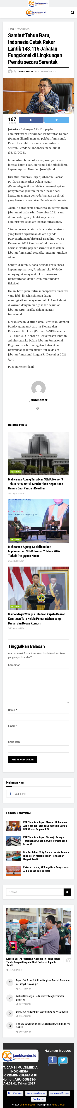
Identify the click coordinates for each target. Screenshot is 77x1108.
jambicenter (25, 71)
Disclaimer (38, 1099)
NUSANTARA (23, 29)
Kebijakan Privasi (59, 1093)
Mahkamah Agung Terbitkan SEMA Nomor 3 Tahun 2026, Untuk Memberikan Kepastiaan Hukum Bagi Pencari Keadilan (35, 483)
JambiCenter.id (27, 1105)
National (15, 472)
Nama (12, 710)
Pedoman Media (36, 1093)
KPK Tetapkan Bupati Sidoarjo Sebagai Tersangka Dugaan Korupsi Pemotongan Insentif (45, 841)
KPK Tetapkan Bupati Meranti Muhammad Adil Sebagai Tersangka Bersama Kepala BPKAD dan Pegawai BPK (45, 826)
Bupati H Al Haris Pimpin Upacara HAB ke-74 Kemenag (42, 1011)
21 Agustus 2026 (17, 628)
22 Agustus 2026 (17, 561)
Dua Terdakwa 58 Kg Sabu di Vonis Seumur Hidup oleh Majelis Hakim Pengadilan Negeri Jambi (46, 856)
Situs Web (14, 742)
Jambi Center (57, 1105)
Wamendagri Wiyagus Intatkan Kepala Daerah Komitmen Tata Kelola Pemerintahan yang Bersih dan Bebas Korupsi (36, 618)
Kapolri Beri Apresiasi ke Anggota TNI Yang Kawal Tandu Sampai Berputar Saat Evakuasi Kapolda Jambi (33, 962)
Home (11, 29)
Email (12, 726)
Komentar (14, 665)
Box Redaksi (15, 1093)
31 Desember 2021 (47, 71)
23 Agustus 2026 (17, 493)
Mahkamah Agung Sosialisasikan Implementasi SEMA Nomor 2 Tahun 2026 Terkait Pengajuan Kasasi (34, 551)
